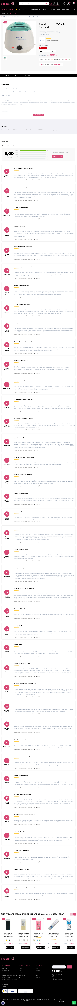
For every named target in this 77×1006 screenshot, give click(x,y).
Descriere (6, 75)
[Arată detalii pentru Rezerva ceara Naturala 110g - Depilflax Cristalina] (65, 941)
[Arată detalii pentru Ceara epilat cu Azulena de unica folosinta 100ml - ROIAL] (8, 924)
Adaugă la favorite (13, 919)
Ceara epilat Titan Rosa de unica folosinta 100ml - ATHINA (38, 934)
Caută (46, 3)
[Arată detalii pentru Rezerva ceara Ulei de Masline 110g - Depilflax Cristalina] (68, 941)
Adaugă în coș (10, 947)
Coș (37, 975)
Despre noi (5, 984)
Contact (4, 986)
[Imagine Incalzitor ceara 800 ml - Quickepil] (19, 53)
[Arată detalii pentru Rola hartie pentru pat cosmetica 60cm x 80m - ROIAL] (53, 924)
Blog (20, 970)
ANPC (20, 977)
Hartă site (4, 968)
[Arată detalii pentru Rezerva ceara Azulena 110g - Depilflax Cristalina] (69, 924)
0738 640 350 (56, 4)
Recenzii (27, 75)
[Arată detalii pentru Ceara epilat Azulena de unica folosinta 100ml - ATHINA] (37, 941)
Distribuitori (22, 975)
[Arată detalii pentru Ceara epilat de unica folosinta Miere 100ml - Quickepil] (19, 941)
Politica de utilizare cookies (9, 975)
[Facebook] (53, 970)
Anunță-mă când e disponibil (48, 51)
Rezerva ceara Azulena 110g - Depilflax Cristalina (69, 934)
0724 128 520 (56, 2)
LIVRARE (17, 75)
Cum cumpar (5, 970)
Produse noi (22, 973)
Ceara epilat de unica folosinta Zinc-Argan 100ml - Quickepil (23, 934)
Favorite (38, 977)
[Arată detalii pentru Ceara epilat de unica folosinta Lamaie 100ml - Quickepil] (27, 941)
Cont (37, 968)
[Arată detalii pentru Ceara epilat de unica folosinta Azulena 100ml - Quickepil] (22, 941)
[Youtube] (57, 970)
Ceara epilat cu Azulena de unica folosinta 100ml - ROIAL (8, 934)
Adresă (37, 973)
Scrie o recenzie (57, 156)
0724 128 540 (56, 3)
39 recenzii (48, 40)
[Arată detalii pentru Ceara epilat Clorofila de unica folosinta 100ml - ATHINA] (40, 941)
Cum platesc (5, 973)
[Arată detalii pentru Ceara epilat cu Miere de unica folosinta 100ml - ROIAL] (7, 941)
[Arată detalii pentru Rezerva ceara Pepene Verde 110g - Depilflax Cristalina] (70, 941)
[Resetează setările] (3, 1003)
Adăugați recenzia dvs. (55, 40)
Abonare (69, 966)
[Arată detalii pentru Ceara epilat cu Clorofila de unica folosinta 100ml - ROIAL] (9, 941)
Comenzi (38, 970)
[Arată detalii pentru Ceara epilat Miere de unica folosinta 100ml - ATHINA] (35, 941)
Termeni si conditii (7, 982)
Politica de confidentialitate (9, 979)
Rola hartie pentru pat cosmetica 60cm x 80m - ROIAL (53, 934)
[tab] (6, 76)
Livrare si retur (6, 977)
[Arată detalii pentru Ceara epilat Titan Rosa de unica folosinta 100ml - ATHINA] (38, 924)
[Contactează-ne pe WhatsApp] (74, 1002)
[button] (74, 914)
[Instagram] (60, 970)
